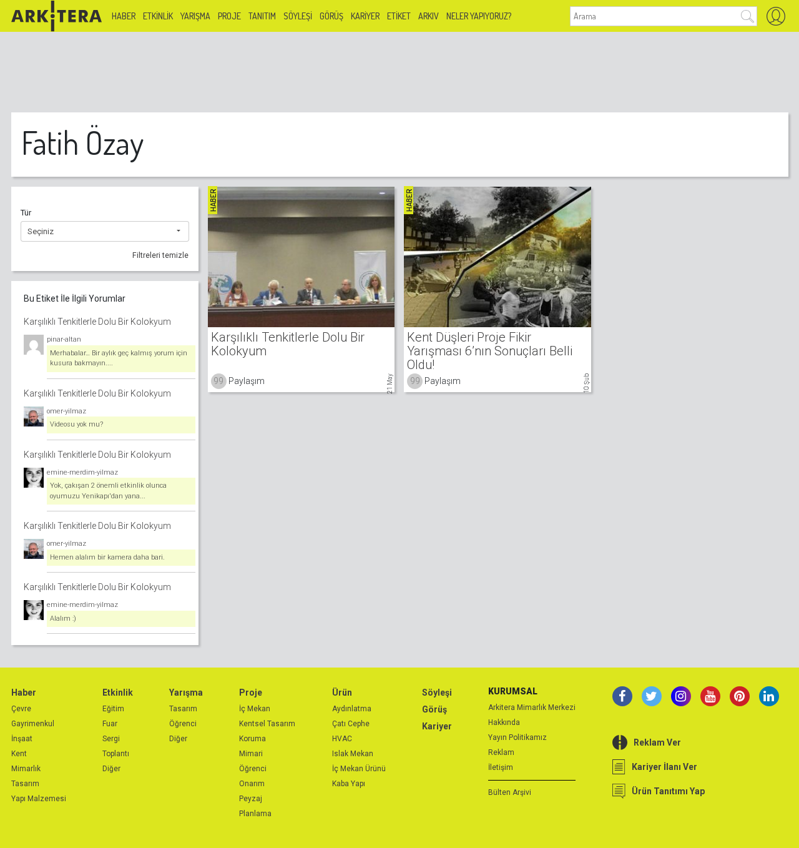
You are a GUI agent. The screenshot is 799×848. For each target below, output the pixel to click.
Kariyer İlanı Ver (664, 767)
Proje (229, 16)
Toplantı (115, 753)
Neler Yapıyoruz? (478, 16)
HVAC (342, 738)
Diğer (111, 768)
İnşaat (21, 738)
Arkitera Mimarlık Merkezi (532, 707)
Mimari (251, 753)
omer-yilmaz (66, 411)
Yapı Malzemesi (38, 798)
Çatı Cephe (351, 723)
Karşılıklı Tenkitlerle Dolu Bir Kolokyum (97, 322)
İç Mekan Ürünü (359, 768)
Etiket (399, 16)
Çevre (21, 708)
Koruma (252, 738)
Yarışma (195, 16)
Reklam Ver (657, 742)
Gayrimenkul (32, 723)
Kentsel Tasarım (267, 723)
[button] (105, 231)
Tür (26, 212)
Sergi (111, 738)
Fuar (109, 723)
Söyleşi (297, 16)
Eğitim (113, 708)
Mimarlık (26, 768)
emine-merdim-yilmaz (82, 472)
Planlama (255, 813)
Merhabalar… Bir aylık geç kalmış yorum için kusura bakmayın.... (118, 358)
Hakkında (504, 722)
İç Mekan (254, 708)
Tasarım (25, 783)
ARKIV (428, 16)
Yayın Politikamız (517, 737)
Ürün (342, 693)
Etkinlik (158, 16)
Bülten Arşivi (509, 792)
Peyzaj (250, 798)
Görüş (331, 16)
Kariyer (365, 16)
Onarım (252, 783)
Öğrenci (183, 723)
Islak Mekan (352, 753)
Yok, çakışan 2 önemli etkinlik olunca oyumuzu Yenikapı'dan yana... (108, 490)
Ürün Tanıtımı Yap (668, 791)
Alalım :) (63, 618)
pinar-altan (64, 339)
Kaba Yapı (348, 783)
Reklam (501, 752)
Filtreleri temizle (160, 255)
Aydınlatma (351, 708)
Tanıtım (262, 16)
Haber (123, 16)
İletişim (500, 767)
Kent (19, 753)
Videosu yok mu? (76, 424)
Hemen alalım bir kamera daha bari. (107, 557)
